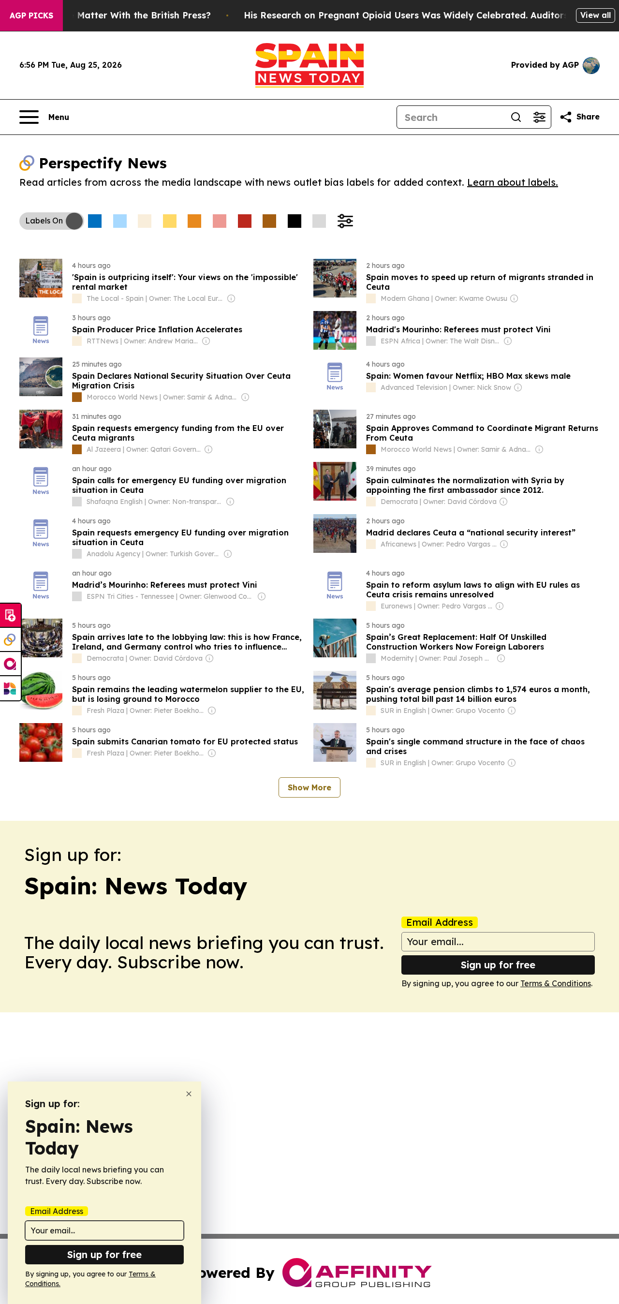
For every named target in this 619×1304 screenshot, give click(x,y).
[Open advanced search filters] (539, 117)
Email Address (439, 922)
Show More (309, 787)
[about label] (77, 298)
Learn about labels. (512, 182)
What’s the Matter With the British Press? (118, 15)
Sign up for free (498, 965)
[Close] (188, 1093)
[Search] (516, 117)
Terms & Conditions (555, 983)
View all (595, 15)
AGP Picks (31, 15)
